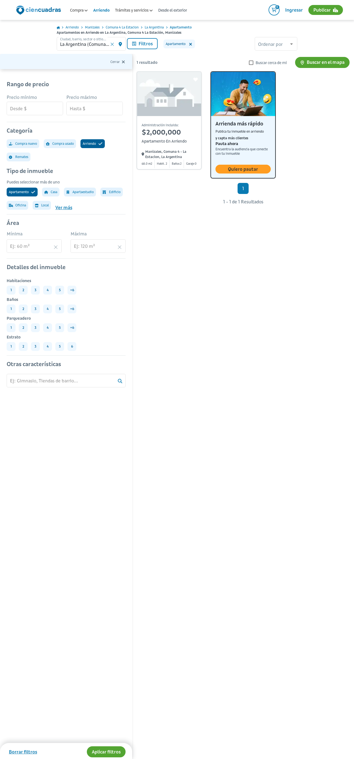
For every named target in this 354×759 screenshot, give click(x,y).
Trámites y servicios (132, 10)
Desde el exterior (172, 10)
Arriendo (101, 10)
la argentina (154, 27)
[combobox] (276, 44)
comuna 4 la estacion (122, 27)
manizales (92, 27)
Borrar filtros (23, 751)
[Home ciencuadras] (39, 11)
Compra (77, 10)
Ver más (63, 207)
